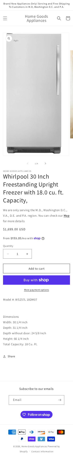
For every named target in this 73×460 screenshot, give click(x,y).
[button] (5, 18)
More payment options (36, 289)
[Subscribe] (59, 400)
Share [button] (11, 356)
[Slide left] (27, 163)
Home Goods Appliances (34, 446)
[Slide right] (45, 163)
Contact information (42, 451)
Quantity (8, 246)
